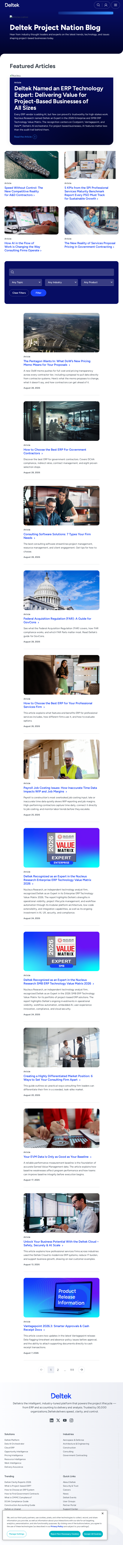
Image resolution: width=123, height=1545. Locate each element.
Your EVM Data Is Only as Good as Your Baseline (56, 1156)
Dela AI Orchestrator (14, 1444)
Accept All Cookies (92, 1534)
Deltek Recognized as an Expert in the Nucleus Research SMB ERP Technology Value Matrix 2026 (58, 981)
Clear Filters (19, 292)
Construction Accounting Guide (19, 1505)
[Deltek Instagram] (71, 1420)
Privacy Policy (57, 1526)
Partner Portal (69, 1505)
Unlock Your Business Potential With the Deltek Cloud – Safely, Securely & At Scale (61, 1243)
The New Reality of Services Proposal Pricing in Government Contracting (89, 244)
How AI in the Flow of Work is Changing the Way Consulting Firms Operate (22, 246)
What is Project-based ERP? (17, 1486)
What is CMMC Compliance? (18, 1497)
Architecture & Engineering (76, 1444)
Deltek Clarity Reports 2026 (17, 1482)
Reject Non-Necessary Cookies (65, 1534)
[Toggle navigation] (115, 5)
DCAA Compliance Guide (16, 1501)
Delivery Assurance (13, 1467)
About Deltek (69, 1482)
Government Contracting (75, 1455)
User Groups (69, 1501)
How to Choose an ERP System (19, 1490)
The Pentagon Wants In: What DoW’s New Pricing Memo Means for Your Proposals (57, 362)
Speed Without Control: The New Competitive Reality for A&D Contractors (23, 191)
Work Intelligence (12, 1463)
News (66, 1493)
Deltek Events (69, 1497)
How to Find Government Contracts (21, 1493)
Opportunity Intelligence (16, 1451)
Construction (69, 1447)
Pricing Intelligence (13, 1455)
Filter (38, 292)
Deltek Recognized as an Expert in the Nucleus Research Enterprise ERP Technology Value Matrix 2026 (57, 879)
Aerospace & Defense (73, 1440)
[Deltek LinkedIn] (51, 1420)
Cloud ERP (9, 1447)
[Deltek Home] (12, 5)
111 (72, 1369)
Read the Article (23, 136)
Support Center (70, 1509)
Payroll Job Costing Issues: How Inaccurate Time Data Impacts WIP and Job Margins (60, 789)
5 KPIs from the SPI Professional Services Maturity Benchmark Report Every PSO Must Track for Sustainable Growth (86, 193)
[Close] (102, 1513)
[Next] (81, 1369)
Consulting (68, 1451)
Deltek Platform (11, 1440)
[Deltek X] (58, 1420)
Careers (67, 1490)
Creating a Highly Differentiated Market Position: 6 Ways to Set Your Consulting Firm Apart (58, 1077)
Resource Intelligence (15, 1459)
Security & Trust (70, 1486)
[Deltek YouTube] (65, 1420)
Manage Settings (16, 1534)
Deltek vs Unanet (12, 1509)
